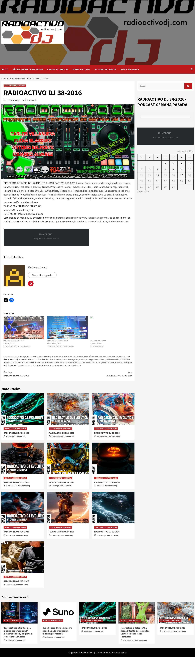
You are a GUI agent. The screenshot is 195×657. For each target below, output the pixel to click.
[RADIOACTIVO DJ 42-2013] (67, 327)
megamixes (93, 359)
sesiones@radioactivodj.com (19, 210)
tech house (8, 365)
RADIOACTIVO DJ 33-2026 (61, 432)
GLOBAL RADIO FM (98, 340)
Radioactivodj (29, 100)
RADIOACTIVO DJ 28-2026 (16, 531)
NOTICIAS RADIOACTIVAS (13, 621)
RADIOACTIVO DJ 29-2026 (106, 482)
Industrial (14, 359)
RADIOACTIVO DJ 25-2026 (16, 581)
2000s (10, 356)
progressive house (106, 362)
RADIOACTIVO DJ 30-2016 (14, 340)
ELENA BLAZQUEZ (81, 69)
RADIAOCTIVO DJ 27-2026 (61, 531)
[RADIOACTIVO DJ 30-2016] (24, 327)
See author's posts (42, 275)
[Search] (192, 69)
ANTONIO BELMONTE (105, 69)
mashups (83, 359)
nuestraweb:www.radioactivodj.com (87, 217)
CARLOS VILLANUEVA (57, 69)
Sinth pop (128, 362)
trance (53, 365)
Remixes (119, 362)
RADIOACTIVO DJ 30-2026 (61, 482)
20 (149, 181)
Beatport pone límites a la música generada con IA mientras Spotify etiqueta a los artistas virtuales (18, 632)
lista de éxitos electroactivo (50, 359)
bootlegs (22, 356)
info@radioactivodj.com (30, 213)
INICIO (4, 69)
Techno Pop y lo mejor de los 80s (35, 365)
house (122, 356)
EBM (104, 356)
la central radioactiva (28, 359)
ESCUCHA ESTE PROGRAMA (14, 86)
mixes (101, 359)
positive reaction (112, 359)
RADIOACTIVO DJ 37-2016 (16, 374)
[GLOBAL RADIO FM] (111, 327)
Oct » (146, 191)
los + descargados (70, 359)
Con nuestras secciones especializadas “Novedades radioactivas (55, 356)
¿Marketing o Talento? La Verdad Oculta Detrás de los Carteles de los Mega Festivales (135, 632)
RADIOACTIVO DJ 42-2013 (57, 340)
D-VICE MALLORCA (129, 69)
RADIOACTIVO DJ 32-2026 (106, 432)
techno (17, 365)
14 (157, 175)
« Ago (140, 191)
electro (115, 356)
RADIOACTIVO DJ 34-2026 (16, 432)
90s (15, 356)
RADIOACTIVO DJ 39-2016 (119, 374)
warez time (61, 365)
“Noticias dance (74, 365)
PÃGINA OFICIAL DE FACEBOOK (27, 69)
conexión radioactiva (93, 356)
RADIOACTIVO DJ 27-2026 (106, 531)
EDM (109, 356)
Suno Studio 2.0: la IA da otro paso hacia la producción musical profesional (57, 630)
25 (189, 181)
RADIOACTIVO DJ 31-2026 (16, 482)
